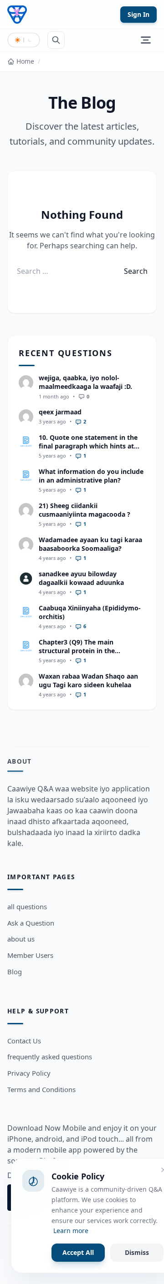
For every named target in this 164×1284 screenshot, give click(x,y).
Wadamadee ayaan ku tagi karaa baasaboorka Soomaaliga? (90, 544)
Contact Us (24, 1040)
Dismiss (137, 1252)
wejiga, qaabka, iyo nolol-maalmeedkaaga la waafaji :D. (85, 382)
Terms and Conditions (41, 1089)
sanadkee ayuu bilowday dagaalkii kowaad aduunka (81, 578)
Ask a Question (30, 922)
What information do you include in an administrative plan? (91, 475)
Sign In (138, 14)
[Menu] (146, 40)
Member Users (30, 955)
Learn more (70, 1230)
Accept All (78, 1252)
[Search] (56, 40)
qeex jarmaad (60, 412)
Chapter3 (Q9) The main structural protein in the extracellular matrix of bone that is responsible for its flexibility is (90, 655)
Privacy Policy (29, 1073)
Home (25, 61)
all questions (27, 906)
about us (21, 938)
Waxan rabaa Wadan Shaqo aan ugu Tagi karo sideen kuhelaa (88, 680)
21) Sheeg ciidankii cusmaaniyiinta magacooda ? (84, 510)
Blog (14, 971)
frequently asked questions (49, 1056)
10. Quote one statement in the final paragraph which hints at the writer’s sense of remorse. (88, 446)
